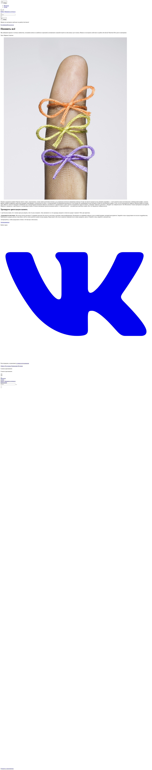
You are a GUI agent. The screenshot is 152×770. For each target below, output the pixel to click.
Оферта (3, 366)
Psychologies (4, 25)
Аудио (5, 7)
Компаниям (14, 366)
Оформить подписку (10, 11)
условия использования (22, 363)
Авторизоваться (5, 222)
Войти (2, 11)
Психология (10, 25)
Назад (4, 2)
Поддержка (8, 366)
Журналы (6, 5)
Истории (20, 366)
